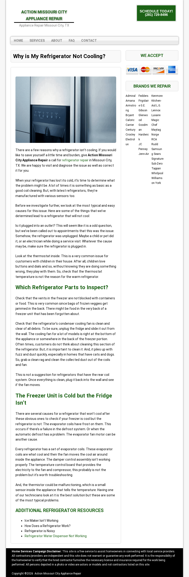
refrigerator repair (75, 160)
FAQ (72, 40)
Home (18, 40)
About (56, 40)
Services (37, 40)
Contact (89, 40)
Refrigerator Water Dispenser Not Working (56, 536)
